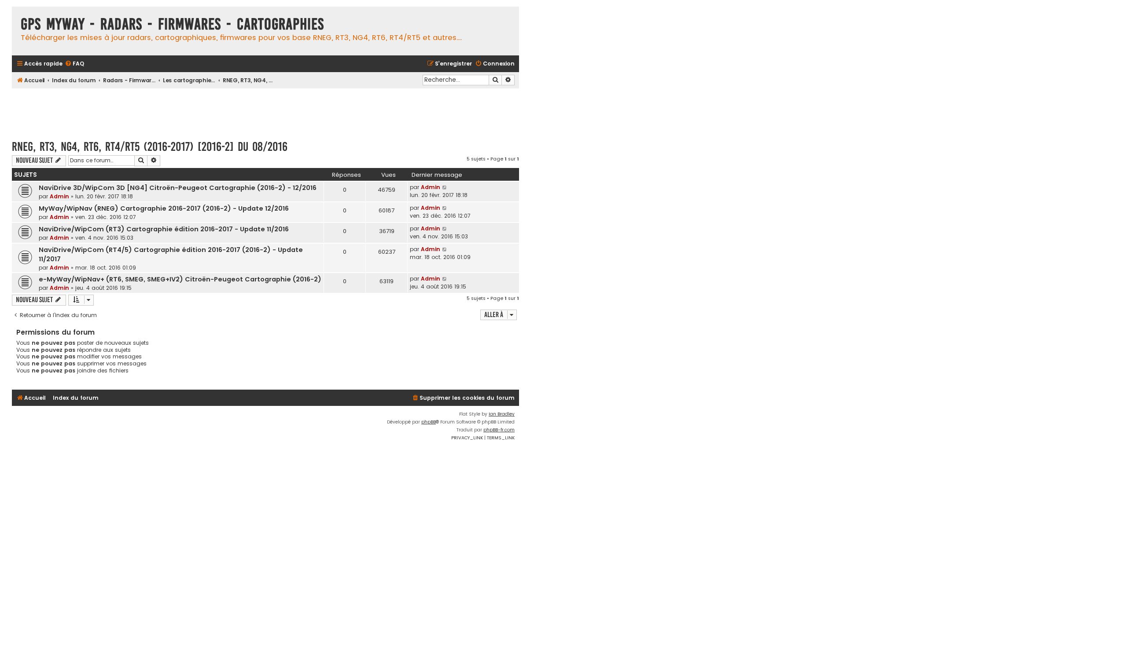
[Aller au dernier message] (445, 187)
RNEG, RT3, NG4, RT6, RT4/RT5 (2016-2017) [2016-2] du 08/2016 (149, 146)
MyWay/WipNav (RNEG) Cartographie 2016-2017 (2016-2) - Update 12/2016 (164, 208)
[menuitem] (74, 64)
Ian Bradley (502, 414)
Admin (59, 196)
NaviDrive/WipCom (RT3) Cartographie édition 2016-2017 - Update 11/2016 (164, 229)
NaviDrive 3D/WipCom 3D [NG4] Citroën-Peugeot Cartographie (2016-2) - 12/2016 (178, 187)
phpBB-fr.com (499, 430)
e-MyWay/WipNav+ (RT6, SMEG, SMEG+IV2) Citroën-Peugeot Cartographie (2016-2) (180, 279)
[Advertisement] (265, 110)
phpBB (428, 422)
